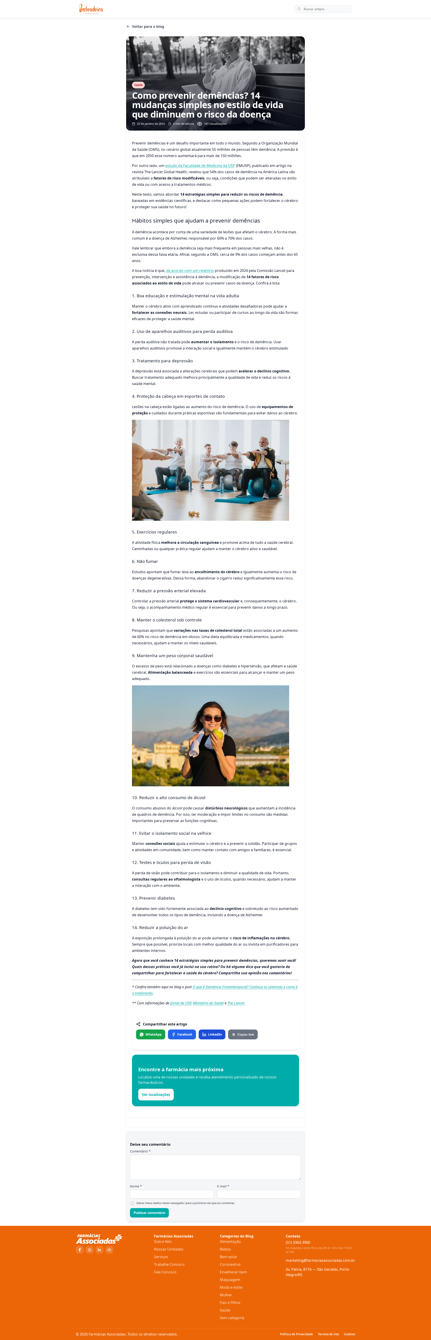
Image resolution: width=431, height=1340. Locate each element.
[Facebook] (80, 1250)
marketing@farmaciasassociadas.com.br (320, 1260)
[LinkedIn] (99, 1250)
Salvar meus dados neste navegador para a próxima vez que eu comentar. (185, 1203)
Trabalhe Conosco (169, 1264)
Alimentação (230, 1241)
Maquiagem (230, 1279)
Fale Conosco (165, 1272)
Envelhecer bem (233, 1272)
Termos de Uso (328, 1334)
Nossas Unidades (168, 1249)
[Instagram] (89, 1250)
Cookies (349, 1334)
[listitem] (150, 1034)
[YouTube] (109, 1250)
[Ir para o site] (112, 1238)
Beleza (225, 1249)
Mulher (226, 1294)
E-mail (223, 1186)
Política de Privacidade (296, 1334)
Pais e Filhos (230, 1302)
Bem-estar (228, 1256)
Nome (136, 1186)
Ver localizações (156, 1094)
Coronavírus (230, 1264)
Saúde (225, 1310)
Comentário (140, 1151)
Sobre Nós (163, 1241)
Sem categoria (232, 1317)
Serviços (161, 1256)
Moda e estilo (231, 1287)
